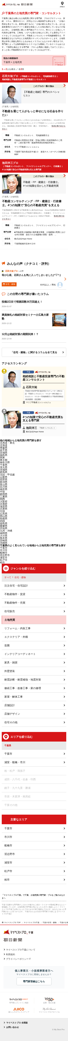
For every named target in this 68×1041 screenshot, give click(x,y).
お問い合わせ (12, 1027)
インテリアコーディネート (20, 653)
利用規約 (10, 954)
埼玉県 (3, 467)
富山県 (3, 484)
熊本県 (3, 538)
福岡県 (3, 533)
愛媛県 (3, 525)
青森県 (3, 447)
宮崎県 (3, 540)
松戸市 (8, 871)
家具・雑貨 (10, 662)
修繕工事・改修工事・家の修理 (22, 688)
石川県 (3, 486)
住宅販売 (9, 611)
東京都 (3, 460)
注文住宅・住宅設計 (16, 585)
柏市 (7, 879)
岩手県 (3, 450)
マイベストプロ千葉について (20, 949)
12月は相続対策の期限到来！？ (20, 334)
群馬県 (3, 472)
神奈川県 (5, 462)
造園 (7, 645)
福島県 (3, 455)
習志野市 (9, 853)
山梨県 (3, 477)
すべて (7, 577)
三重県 (3, 496)
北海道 (3, 445)
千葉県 (3, 464)
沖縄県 (3, 543)
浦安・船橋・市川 (14, 762)
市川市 (8, 836)
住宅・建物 (20, 577)
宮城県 (3, 452)
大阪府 (3, 501)
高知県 (3, 528)
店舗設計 (9, 705)
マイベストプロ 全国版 (17, 1022)
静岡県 (3, 494)
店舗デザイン (12, 713)
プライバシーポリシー (17, 959)
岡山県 (3, 516)
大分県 (3, 535)
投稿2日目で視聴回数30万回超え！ (22, 301)
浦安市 (8, 862)
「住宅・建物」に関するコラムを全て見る (34, 352)
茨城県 (3, 469)
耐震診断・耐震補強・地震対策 (22, 679)
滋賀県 (3, 506)
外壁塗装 (9, 671)
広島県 (3, 513)
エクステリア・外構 (16, 636)
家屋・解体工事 (13, 696)
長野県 (3, 479)
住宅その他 (10, 722)
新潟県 (3, 481)
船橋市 (3, 552)
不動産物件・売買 (14, 602)
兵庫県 (3, 508)
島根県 (3, 518)
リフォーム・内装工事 (17, 628)
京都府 (3, 503)
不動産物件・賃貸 (14, 594)
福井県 (3, 489)
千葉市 (3, 547)
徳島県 (3, 523)
